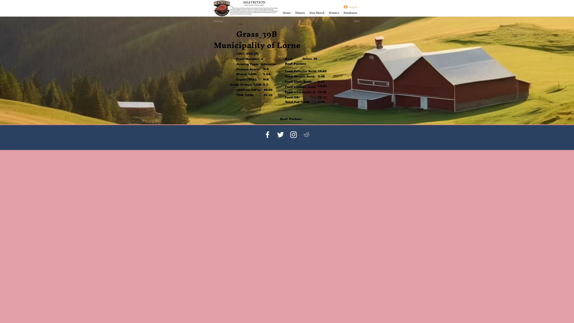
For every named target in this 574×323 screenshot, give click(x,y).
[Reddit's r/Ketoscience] (306, 134)
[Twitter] (280, 134)
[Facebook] (267, 134)
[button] (300, 12)
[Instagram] (293, 134)
